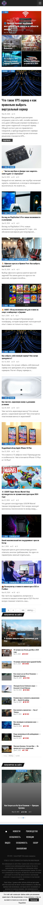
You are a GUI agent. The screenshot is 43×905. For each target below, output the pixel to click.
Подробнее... (7, 140)
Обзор (35, 842)
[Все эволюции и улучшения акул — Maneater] (7, 725)
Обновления (21, 848)
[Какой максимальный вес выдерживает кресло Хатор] (21, 526)
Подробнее (22, 903)
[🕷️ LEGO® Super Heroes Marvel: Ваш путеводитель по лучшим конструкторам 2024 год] (21, 477)
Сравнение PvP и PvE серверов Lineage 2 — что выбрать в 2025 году (30, 47)
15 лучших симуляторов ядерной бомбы (27, 661)
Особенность (15, 837)
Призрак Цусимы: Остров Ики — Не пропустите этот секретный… (26, 747)
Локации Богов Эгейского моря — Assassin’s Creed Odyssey (25, 687)
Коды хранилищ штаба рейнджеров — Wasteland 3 (27, 735)
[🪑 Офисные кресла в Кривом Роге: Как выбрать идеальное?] (21, 249)
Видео (7, 842)
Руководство (14, 536)
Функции (21, 634)
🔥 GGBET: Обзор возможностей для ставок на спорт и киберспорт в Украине (20, 310)
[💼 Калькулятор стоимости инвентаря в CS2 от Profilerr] (21, 572)
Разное (5, 71)
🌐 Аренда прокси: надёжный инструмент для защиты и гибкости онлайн (21, 26)
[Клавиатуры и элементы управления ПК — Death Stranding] (7, 701)
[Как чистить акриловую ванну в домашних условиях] (21, 387)
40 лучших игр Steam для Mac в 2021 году (26, 650)
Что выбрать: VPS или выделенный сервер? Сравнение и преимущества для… (11, 63)
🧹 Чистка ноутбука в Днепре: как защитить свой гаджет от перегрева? (19, 172)
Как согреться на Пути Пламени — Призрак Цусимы (26, 675)
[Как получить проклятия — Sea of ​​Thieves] (7, 713)
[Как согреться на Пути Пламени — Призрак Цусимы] (7, 677)
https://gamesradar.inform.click (27, 864)
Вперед (30, 610)
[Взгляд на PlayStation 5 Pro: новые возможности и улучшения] (21, 202)
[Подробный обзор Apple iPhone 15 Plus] (21, 433)
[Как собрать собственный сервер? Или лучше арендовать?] (21, 341)
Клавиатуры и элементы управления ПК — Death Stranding (26, 699)
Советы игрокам (22, 259)
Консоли (13, 213)
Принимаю (34, 900)
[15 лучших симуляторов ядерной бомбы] (7, 665)
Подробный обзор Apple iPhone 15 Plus (17, 448)
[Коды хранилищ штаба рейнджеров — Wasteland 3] (7, 737)
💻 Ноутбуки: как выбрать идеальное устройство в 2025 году (32, 62)
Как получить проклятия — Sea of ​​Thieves (26, 711)
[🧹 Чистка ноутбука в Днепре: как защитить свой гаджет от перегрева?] (21, 156)
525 (23, 610)
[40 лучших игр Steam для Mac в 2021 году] (7, 653)
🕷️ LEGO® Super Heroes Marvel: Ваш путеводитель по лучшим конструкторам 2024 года (20, 494)
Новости (16, 831)
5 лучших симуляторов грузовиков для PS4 (21, 640)
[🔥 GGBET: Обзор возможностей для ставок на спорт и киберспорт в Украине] (21, 295)
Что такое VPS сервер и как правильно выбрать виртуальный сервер (19, 104)
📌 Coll (5, 12)
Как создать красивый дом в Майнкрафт (10, 45)
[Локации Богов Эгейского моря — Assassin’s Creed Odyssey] (7, 689)
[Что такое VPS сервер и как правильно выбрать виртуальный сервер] (21, 83)
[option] (21, 793)
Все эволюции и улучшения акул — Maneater (26, 723)
